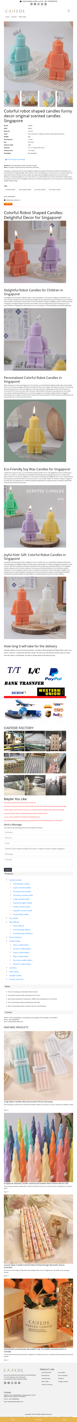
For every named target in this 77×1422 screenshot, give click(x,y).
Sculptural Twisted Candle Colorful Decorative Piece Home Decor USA (36, 1183)
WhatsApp (38, 1419)
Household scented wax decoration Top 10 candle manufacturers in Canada (35, 1350)
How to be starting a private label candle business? (23, 992)
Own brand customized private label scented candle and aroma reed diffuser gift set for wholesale (33, 820)
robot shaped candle (25, 189)
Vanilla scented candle (21, 907)
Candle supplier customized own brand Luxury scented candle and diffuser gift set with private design (34, 810)
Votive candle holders (21, 952)
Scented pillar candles (21, 884)
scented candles (10, 189)
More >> (6, 1110)
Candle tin (13, 968)
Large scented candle (21, 899)
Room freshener (15, 937)
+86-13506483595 (50, 1)
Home (7, 17)
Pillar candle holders (21, 956)
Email (64, 1419)
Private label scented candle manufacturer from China (24, 995)
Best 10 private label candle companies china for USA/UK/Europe (27, 1006)
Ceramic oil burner (16, 979)
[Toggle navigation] (68, 11)
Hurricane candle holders (22, 960)
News (7, 986)
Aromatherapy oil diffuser (23, 933)
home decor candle (54, 189)
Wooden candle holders (22, 964)
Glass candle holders (21, 945)
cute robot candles (39, 189)
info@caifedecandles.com (32, 1)
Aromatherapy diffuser (22, 930)
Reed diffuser (14, 922)
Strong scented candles (22, 891)
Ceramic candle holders (22, 949)
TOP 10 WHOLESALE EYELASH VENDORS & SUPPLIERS (24, 1002)
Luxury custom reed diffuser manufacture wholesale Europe (22, 817)
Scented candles (15, 880)
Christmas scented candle (23, 895)
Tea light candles (15, 975)
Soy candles (13, 918)
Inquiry (13, 1419)
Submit (8, 870)
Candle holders (15, 941)
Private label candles (21, 914)
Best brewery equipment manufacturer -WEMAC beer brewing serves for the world (32, 999)
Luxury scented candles (22, 888)
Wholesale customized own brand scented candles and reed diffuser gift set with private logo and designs (35, 806)
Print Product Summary (16, 159)
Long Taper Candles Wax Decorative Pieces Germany (23, 167)
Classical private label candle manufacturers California (20, 803)
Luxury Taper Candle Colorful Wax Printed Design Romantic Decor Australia (34, 1266)
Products (14, 17)
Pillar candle (22, 17)
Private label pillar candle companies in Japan (23, 165)
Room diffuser (18, 926)
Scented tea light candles (22, 903)
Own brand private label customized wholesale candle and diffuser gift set (26, 813)
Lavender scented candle (22, 910)
